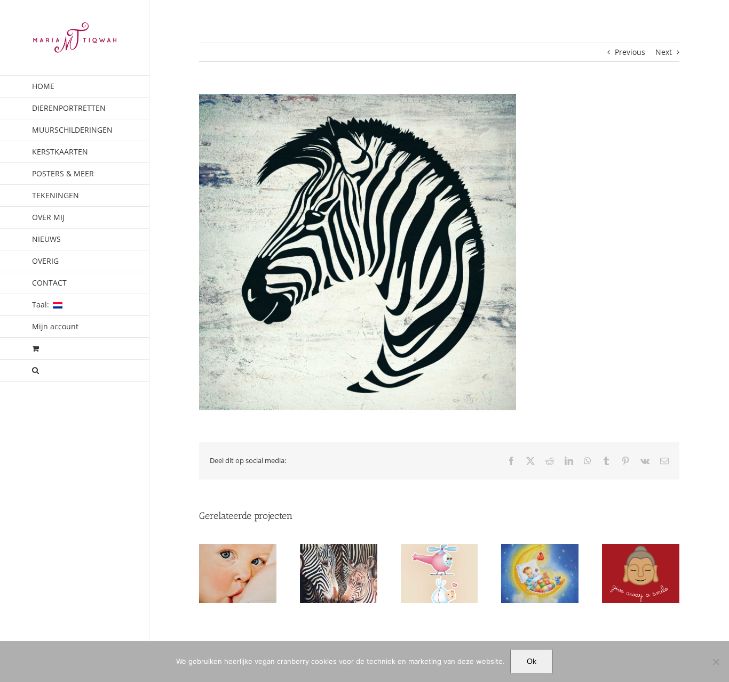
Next (663, 52)
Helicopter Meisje (438, 584)
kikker (641, 584)
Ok (531, 661)
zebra (338, 584)
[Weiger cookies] (715, 661)
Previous (630, 52)
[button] (74, 370)
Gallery (237, 564)
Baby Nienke (238, 584)
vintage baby (539, 584)
